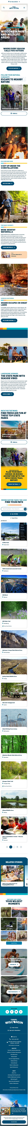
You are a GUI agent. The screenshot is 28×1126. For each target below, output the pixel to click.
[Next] (20, 846)
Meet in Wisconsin (14, 1065)
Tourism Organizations (14, 1058)
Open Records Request (14, 1081)
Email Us (15, 1036)
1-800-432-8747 (15, 1039)
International (14, 1063)
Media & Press (14, 1060)
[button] (14, 2)
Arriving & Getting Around (14, 1075)
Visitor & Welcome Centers (14, 1077)
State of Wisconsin (14, 1083)
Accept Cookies (14, 1121)
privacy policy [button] (15, 1118)
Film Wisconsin (14, 1054)
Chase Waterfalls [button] (8, 247)
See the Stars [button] (6, 183)
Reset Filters (15, 518)
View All (14, 113)
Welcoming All (14, 1079)
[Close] (25, 1106)
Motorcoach (14, 1056)
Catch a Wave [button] (7, 394)
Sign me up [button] (13, 964)
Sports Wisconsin (14, 1067)
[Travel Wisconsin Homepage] (14, 7)
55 (17, 847)
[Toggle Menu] (23, 7)
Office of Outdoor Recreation (14, 1052)
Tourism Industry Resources (14, 1050)
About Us (14, 1072)
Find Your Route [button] (13, 992)
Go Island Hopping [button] (8, 320)
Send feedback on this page (14, 1045)
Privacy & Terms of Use (14, 1087)
